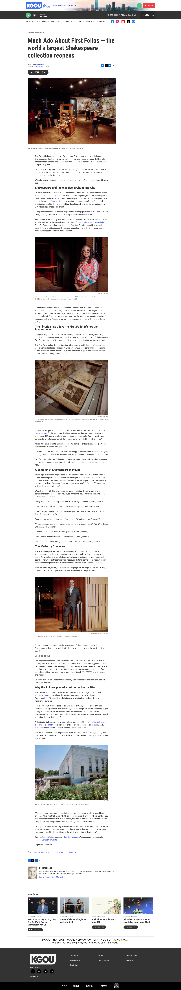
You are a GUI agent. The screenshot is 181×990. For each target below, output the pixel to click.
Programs (55, 22)
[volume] (34, 15)
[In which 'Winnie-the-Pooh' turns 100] (106, 905)
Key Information (75, 960)
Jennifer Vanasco (71, 837)
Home (28, 22)
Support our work (131, 955)
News (44, 22)
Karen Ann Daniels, (58, 201)
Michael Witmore (42, 695)
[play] (28, 15)
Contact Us (102, 22)
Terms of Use (74, 955)
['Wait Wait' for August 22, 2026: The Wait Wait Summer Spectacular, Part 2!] (43, 905)
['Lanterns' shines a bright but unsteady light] (74, 905)
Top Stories (72, 852)
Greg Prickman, (41, 433)
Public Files (74, 965)
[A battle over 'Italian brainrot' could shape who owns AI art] (138, 905)
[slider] (37, 15)
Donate (150, 5)
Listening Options (103, 960)
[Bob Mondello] (32, 873)
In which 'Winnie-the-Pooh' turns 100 (104, 920)
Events (89, 22)
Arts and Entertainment (36, 33)
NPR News (59, 852)
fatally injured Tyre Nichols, (93, 222)
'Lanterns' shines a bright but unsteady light (73, 920)
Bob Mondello (39, 64)
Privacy (100, 955)
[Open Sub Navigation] (39, 22)
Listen (35, 22)
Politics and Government (130, 917)
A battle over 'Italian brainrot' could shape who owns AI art (137, 920)
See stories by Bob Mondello (52, 877)
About (79, 22)
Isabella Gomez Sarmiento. (46, 840)
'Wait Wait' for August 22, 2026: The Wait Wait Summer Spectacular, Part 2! (42, 922)
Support (68, 22)
